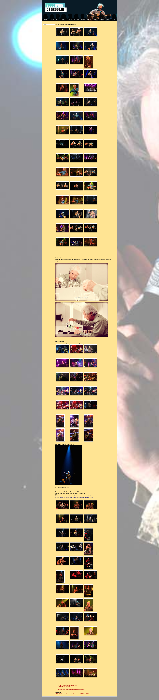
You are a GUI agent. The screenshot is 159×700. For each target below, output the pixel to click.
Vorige (60, 693)
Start (57, 693)
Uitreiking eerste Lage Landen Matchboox (67, 685)
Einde (87, 693)
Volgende (82, 693)
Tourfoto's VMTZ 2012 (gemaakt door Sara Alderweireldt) (71, 689)
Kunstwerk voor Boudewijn (64, 686)
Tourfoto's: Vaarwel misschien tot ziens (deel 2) (69, 688)
